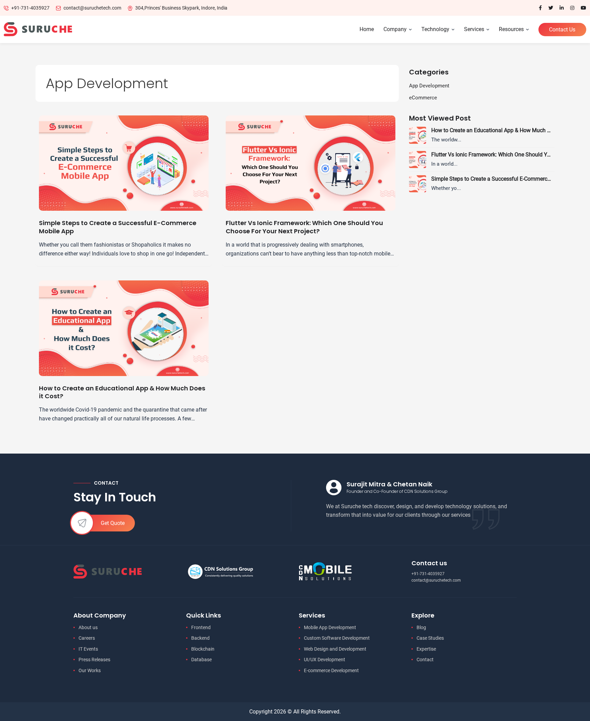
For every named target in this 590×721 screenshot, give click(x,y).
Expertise (426, 649)
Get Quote (113, 523)
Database (201, 659)
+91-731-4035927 (30, 8)
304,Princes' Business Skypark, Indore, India (181, 8)
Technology (435, 29)
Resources (511, 29)
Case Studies (430, 638)
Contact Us (562, 29)
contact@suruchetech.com (92, 8)
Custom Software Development (337, 638)
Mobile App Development (330, 627)
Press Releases (94, 659)
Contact (425, 659)
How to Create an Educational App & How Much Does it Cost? (122, 392)
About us (88, 627)
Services (474, 29)
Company (395, 29)
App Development (429, 86)
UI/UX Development (324, 659)
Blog (421, 627)
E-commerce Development (331, 670)
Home (367, 29)
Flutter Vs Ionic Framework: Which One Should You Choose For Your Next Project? (304, 227)
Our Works (90, 670)
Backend (200, 638)
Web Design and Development (335, 649)
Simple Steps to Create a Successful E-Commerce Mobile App (117, 227)
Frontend (201, 627)
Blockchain (202, 649)
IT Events (88, 649)
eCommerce (423, 98)
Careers (87, 638)
